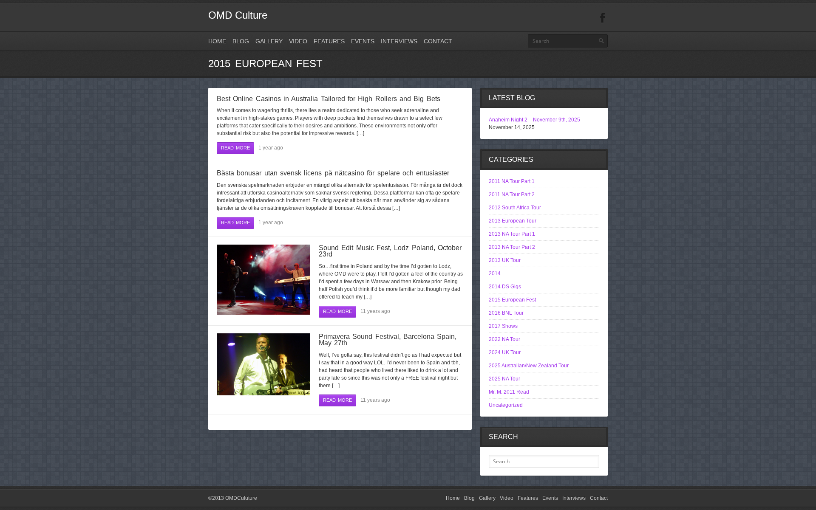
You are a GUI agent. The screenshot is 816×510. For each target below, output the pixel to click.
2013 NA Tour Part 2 (512, 247)
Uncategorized (506, 405)
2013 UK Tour (505, 260)
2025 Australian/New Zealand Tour (529, 366)
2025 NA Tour (504, 379)
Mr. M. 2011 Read (509, 392)
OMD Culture (237, 15)
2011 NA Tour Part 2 (512, 194)
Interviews (399, 41)
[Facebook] (603, 18)
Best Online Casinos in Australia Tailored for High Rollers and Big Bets (328, 98)
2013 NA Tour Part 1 (512, 234)
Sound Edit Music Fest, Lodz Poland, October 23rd (390, 251)
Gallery (269, 41)
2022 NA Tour (504, 339)
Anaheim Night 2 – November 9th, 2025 (534, 120)
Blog (240, 41)
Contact (438, 41)
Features (329, 41)
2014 (495, 273)
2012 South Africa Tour (515, 208)
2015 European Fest (512, 300)
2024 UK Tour (505, 352)
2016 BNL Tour (506, 313)
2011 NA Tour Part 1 (512, 181)
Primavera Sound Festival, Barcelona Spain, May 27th (387, 340)
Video (298, 41)
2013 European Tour (512, 221)
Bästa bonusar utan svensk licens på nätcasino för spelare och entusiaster (333, 173)
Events (362, 41)
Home (217, 41)
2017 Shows (503, 326)
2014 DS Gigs (505, 287)
